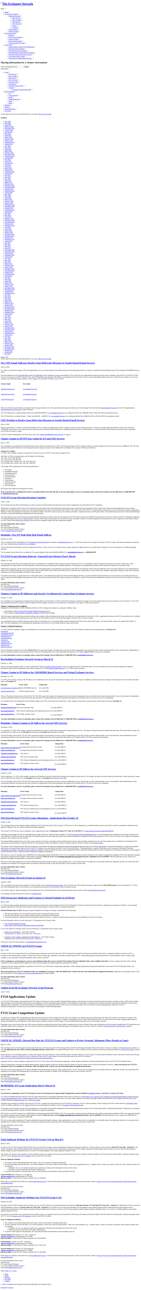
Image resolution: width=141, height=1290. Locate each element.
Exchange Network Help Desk (21, 89)
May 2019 (8, 215)
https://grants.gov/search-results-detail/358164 (99, 831)
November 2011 (9, 348)
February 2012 (9, 343)
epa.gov (57, 375)
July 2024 (8, 146)
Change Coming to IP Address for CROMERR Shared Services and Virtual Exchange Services (47, 672)
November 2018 (9, 222)
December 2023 (9, 154)
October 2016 (9, 253)
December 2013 (9, 307)
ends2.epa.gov (5, 645)
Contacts (15, 27)
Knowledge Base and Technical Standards (21, 52)
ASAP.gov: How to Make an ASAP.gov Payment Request (22, 937)
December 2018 (9, 220)
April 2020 (8, 198)
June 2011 (8, 354)
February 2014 (9, 303)
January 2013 (9, 326)
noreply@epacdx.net (7, 399)
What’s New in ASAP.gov (13, 932)
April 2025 (8, 135)
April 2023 (8, 161)
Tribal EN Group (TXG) (15, 86)
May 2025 (8, 133)
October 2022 (9, 163)
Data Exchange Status (15, 41)
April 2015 (8, 281)
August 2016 (8, 257)
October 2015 (9, 272)
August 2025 (8, 132)
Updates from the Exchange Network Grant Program (27, 987)
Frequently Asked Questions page (73, 1105)
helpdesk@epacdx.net (7, 389)
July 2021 (8, 175)
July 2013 (8, 316)
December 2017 (9, 234)
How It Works (16, 20)
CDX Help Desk (23, 375)
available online (36, 894)
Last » (15, 1271)
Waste (10, 101)
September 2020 (9, 191)
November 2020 (9, 187)
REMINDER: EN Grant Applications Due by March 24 (28, 1085)
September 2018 (9, 225)
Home (6, 12)
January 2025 (9, 140)
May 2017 (8, 246)
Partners (7, 107)
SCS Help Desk (38, 375)
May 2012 (8, 340)
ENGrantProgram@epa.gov (13, 589)
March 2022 (8, 168)
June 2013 (8, 317)
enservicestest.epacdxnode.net (10, 748)
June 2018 (8, 227)
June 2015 (8, 279)
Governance (12, 84)
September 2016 (9, 255)
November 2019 (9, 206)
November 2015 (9, 270)
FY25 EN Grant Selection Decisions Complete (23, 497)
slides (27, 1105)
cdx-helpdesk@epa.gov (30, 389)
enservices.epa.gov (6, 647)
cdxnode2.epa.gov (6, 643)
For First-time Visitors (11, 14)
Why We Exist (16, 24)
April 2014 (8, 300)
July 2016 (8, 258)
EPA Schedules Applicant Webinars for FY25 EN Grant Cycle (31, 1197)
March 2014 (8, 302)
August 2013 (8, 314)
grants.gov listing (19, 1100)
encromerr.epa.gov (6, 638)
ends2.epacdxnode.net (8, 750)
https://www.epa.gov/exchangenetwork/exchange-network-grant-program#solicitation (26, 1058)
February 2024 (9, 153)
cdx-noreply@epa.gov (29, 399)
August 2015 (8, 276)
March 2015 (8, 283)
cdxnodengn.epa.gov (7, 635)
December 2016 (9, 250)
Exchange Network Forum (53, 666)
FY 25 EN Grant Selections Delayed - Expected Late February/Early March (38, 556)
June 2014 (8, 296)
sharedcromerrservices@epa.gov (11, 409)
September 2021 (9, 172)
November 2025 (9, 128)
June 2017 (8, 244)
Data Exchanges (9, 91)
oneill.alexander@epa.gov (57, 668)
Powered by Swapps (7, 1287)
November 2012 (9, 329)
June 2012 (8, 338)
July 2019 (8, 213)
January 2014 (9, 305)
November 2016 (9, 251)
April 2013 (8, 321)
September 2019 (9, 210)
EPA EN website (98, 843)
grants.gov (92, 1093)
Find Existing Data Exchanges (17, 51)
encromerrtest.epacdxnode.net (10, 688)
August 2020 (8, 192)
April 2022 (8, 166)
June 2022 (8, 165)
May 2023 (8, 159)
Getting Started (13, 29)
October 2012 (9, 331)
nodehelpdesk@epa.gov (109, 408)
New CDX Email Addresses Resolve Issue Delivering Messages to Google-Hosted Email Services (48, 363)
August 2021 (8, 173)
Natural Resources (14, 99)
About (6, 72)
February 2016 (9, 265)
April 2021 (8, 180)
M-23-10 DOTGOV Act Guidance (24, 544)
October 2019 (9, 208)
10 (10, 1271)
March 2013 (8, 322)
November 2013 (9, 309)
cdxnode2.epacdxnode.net (9, 753)
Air (9, 93)
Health (10, 97)
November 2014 (9, 289)
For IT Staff (8, 45)
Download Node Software (16, 49)
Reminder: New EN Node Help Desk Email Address (26, 535)
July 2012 (8, 336)
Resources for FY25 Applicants (21, 1156)
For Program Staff (10, 33)
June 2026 (8, 121)
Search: (3, 67)
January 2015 (9, 286)
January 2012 (9, 345)
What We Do (16, 22)
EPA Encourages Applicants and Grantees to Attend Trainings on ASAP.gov (38, 898)
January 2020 (9, 203)
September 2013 (9, 312)
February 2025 (9, 139)
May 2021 (8, 179)
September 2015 (9, 274)
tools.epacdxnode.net (7, 714)
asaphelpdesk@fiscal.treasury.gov (36, 942)
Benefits (10, 35)
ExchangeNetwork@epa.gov (14, 531)
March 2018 (8, 231)
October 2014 (9, 291)
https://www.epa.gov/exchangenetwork (30, 973)
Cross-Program (13, 95)
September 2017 (9, 239)
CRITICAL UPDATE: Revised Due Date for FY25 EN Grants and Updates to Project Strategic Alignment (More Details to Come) (64, 1040)
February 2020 (9, 201)
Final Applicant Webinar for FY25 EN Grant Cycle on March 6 (32, 1139)
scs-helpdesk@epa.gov (30, 394)
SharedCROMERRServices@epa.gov (51, 434)
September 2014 (9, 293)
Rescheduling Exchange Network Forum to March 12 (27, 659)
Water (10, 103)
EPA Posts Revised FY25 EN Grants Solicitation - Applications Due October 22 (39, 818)
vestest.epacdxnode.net (8, 691)
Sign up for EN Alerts (44, 114)
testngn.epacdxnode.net (8, 707)
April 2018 (8, 229)
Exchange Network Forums (54, 885)
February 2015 (9, 284)
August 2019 (8, 211)
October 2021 (9, 170)
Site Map (7, 1277)
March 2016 (8, 263)
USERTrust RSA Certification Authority (27, 613)
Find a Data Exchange (15, 37)
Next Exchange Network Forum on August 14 (23, 878)
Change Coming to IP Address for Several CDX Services (28, 769)
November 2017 (9, 236)
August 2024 (8, 144)
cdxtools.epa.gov (6, 636)
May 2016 (8, 262)
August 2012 (8, 335)
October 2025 (9, 130)
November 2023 (9, 156)
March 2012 (8, 342)
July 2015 (8, 277)
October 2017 (9, 237)
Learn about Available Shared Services (20, 58)
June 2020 (8, 194)
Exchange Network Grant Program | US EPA (117, 1026)
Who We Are (16, 18)
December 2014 (9, 288)
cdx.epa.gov (4, 631)
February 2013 (9, 324)
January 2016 (9, 267)
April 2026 (8, 125)
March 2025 (8, 137)
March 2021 (8, 182)
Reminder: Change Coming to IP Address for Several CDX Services (34, 723)
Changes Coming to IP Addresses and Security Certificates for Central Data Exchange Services (47, 593)
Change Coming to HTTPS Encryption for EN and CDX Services (33, 438)
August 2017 (8, 241)
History (14, 25)
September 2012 (9, 333)
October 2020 (9, 189)
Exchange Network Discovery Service (20, 54)
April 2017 (8, 248)
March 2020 (8, 199)
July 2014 (8, 295)
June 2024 (8, 147)
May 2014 (8, 298)
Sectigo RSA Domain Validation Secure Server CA (34, 611)
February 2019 (9, 218)
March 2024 (8, 151)
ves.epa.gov (4, 640)
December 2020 (9, 185)
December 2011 (9, 347)
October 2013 (9, 310)
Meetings (7, 105)
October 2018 (9, 224)
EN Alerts (8, 111)
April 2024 (8, 149)
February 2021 (9, 184)
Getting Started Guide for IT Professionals (21, 47)
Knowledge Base (10, 109)
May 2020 (8, 196)
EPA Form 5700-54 (22, 520)
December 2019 (9, 205)
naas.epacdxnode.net (7, 711)
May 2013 (8, 319)
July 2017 (8, 243)
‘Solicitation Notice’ (132, 1103)
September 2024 (9, 142)
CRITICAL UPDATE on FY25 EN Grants (21, 946)
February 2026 (9, 127)
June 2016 (8, 260)
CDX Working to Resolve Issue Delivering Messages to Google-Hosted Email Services (43, 420)
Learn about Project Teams (16, 43)
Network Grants (13, 31)
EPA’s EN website (34, 1100)
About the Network (14, 16)
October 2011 (9, 350)
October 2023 (9, 158)
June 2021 (8, 177)
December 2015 (9, 269)
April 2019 (8, 217)
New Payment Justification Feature (15, 923)
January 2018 (9, 232)
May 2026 (8, 123)
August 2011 (8, 352)
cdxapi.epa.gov (5, 641)
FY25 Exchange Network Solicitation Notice (82, 834)
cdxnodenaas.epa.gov (7, 633)
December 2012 (9, 328)
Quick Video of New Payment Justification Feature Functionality (24, 925)
